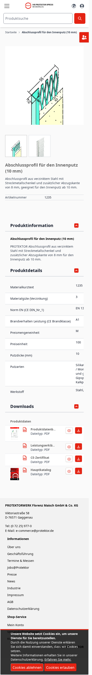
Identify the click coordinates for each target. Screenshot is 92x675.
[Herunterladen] (69, 430)
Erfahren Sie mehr (57, 659)
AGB (10, 602)
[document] (44, 652)
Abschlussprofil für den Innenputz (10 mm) (49, 32)
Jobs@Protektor (18, 567)
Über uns (14, 547)
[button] (44, 85)
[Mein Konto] (82, 6)
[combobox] (38, 18)
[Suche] (79, 18)
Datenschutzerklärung (23, 609)
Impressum (15, 595)
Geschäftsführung (20, 554)
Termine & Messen (20, 561)
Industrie (14, 588)
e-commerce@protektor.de (35, 531)
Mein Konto (15, 625)
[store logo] (40, 6)
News (11, 581)
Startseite (11, 32)
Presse (12, 574)
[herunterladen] (14, 433)
